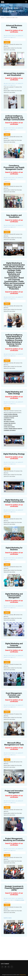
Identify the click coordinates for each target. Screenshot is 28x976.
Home (2, 17)
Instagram (12, 967)
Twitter (5, 967)
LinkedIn (8, 967)
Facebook (2, 967)
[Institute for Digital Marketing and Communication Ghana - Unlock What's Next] (2, 1)
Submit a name (20, 900)
